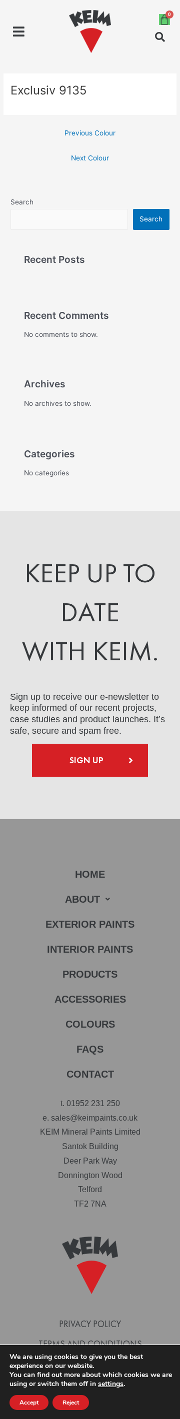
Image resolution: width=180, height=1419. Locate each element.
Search (22, 202)
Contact (90, 1074)
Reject (70, 1403)
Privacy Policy (90, 1324)
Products (90, 974)
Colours (90, 1024)
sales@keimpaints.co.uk (94, 1118)
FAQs (90, 1049)
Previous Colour (90, 133)
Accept (29, 1403)
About (82, 899)
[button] (19, 31)
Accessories (90, 999)
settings (111, 1384)
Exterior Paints (90, 924)
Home (90, 874)
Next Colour (90, 158)
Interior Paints (90, 949)
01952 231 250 (93, 1103)
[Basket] (164, 19)
